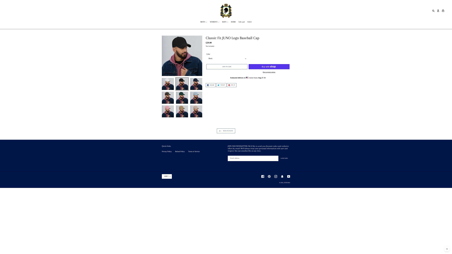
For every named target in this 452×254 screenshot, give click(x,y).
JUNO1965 (287, 182)
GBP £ (166, 176)
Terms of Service (194, 151)
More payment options (269, 72)
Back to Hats (228, 131)
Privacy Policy (167, 151)
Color (208, 54)
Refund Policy (180, 151)
